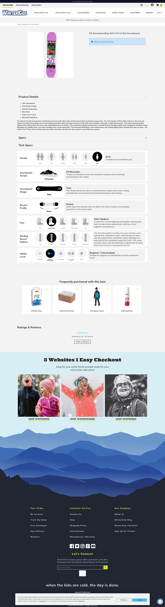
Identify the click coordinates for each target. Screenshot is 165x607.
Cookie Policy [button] (42, 601)
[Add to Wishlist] (47, 288)
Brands (149, 13)
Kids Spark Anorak (97, 311)
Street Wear (118, 13)
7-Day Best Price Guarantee (82, 1)
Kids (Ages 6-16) (63, 13)
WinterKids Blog (123, 520)
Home (19, 24)
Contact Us (76, 514)
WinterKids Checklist (126, 525)
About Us (119, 514)
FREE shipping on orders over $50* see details (82, 20)
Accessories (83, 13)
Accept (140, 600)
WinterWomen (22, 5)
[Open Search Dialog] (141, 5)
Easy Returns (38, 531)
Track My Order (39, 520)
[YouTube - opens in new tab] (93, 546)
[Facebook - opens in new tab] (72, 546)
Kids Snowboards (34, 24)
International (77, 531)
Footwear (101, 13)
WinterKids (8, 5)
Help (72, 520)
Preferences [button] (81, 601)
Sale (159, 13)
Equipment (135, 13)
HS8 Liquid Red (127, 311)
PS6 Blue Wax (36, 311)
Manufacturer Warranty (82, 537)
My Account (37, 514)
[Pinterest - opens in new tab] (88, 546)
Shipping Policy (78, 525)
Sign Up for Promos (125, 531)
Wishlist (35, 537)
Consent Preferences (82, 592)
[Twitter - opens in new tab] (77, 546)
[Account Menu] (152, 5)
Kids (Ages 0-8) (41, 13)
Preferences (123, 600)
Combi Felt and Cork (66, 311)
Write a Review (82, 342)
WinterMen (37, 5)
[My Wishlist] (146, 5)
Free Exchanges (39, 525)
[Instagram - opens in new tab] (82, 546)
